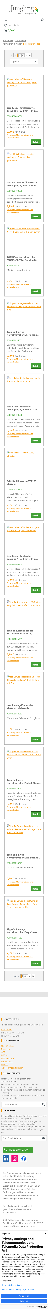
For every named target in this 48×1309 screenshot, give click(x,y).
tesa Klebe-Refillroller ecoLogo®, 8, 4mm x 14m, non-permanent (21, 557)
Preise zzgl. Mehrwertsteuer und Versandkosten (20, 136)
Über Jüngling (7, 1046)
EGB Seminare (7, 1058)
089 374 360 (6, 1029)
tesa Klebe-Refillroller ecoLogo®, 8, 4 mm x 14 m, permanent (22, 408)
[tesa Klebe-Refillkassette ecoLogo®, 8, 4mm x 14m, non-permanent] (24, 90)
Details (35, 141)
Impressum (6, 1049)
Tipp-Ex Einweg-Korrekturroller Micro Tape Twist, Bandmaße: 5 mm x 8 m (24, 333)
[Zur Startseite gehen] (24, 10)
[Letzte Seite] (30, 55)
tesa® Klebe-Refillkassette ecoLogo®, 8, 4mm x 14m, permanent (22, 184)
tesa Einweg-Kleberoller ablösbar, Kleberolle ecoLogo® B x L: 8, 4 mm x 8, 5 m (23, 707)
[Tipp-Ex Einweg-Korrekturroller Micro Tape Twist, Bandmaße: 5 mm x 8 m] (24, 314)
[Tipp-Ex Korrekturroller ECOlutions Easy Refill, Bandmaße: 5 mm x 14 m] (24, 612)
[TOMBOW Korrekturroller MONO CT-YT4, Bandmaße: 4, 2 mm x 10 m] (24, 239)
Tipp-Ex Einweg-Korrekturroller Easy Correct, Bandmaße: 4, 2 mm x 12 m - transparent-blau (23, 931)
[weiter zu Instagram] (14, 1158)
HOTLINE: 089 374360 (18, 1149)
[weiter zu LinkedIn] (6, 1158)
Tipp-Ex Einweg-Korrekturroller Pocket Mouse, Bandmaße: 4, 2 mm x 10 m (24, 781)
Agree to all (24, 1296)
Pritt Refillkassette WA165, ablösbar (22, 483)
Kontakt (4, 1064)
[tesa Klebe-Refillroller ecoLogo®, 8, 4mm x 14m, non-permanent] (24, 538)
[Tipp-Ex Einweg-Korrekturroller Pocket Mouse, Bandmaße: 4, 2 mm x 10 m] (24, 762)
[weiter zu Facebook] (23, 1158)
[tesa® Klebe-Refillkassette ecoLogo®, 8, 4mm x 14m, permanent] (24, 164)
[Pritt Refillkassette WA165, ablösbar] (24, 463)
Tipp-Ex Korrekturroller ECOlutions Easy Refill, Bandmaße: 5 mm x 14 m (21, 632)
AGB (3, 1052)
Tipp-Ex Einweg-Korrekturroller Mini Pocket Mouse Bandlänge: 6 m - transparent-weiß (22, 856)
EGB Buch (5, 1055)
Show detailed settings (11, 1285)
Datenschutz (7, 1061)
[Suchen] (42, 19)
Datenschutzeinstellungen (12, 1067)
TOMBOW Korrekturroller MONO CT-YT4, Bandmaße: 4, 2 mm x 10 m (23, 259)
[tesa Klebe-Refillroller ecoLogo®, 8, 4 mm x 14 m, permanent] (24, 388)
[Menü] (6, 19)
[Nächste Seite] (26, 55)
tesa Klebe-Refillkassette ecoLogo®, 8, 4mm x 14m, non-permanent (21, 109)
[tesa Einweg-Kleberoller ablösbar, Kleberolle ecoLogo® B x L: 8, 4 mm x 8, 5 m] (24, 687)
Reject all (24, 1301)
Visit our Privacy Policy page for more (18, 1289)
